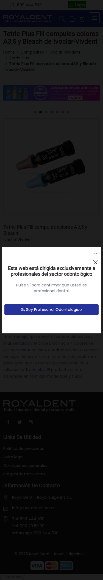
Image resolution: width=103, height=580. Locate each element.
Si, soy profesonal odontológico (51, 309)
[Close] (95, 259)
